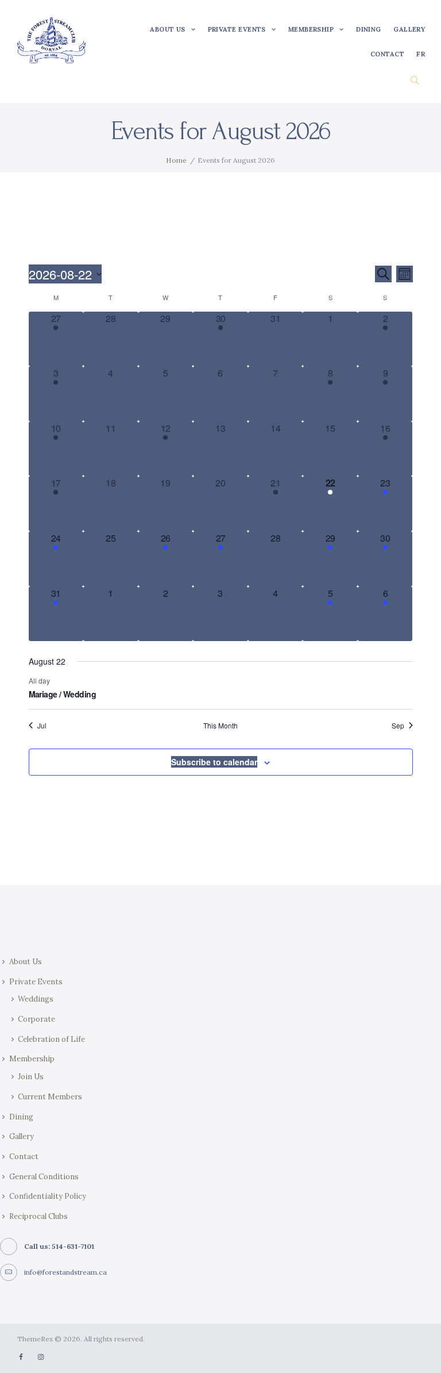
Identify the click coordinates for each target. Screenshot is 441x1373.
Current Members (50, 1097)
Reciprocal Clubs (38, 1216)
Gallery (21, 1136)
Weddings (35, 999)
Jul (42, 725)
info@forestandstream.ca (65, 1272)
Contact (23, 1156)
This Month (220, 725)
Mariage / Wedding (62, 694)
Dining (21, 1117)
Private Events (36, 982)
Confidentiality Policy (47, 1196)
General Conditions (44, 1177)
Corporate (36, 1019)
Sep (398, 725)
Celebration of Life (51, 1039)
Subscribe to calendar (214, 762)
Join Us (31, 1076)
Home (176, 160)
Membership (32, 1059)
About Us (25, 962)
